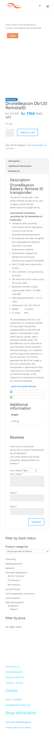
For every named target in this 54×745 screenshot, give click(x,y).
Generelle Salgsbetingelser (18, 722)
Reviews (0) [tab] (14, 171)
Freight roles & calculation (18, 727)
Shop (14, 24)
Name (13, 492)
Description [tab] (14, 161)
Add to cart (27, 132)
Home (8, 24)
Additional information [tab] (19, 166)
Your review (16, 474)
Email (13, 506)
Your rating (16, 470)
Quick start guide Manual (23, 386)
